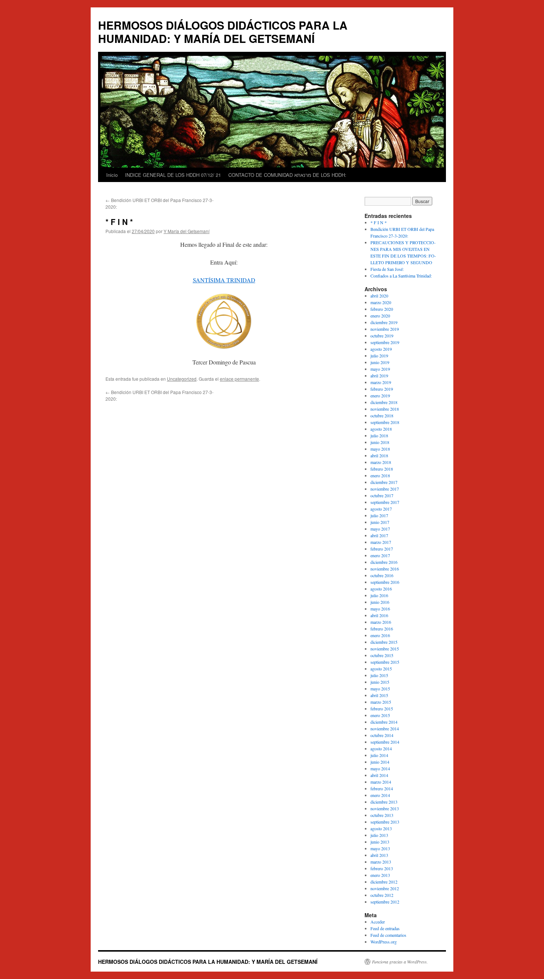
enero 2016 (380, 635)
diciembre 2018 (383, 402)
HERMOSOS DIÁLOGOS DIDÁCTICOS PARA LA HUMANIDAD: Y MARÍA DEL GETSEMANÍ (222, 31)
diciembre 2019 (383, 322)
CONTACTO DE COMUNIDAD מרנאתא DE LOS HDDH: (287, 174)
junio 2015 (379, 682)
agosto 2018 (381, 429)
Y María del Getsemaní (186, 231)
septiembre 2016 (384, 582)
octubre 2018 (381, 415)
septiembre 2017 (384, 502)
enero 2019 (380, 395)
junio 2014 (379, 762)
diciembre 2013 (383, 802)
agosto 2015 (381, 669)
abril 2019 (379, 376)
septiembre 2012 (384, 902)
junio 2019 (379, 362)
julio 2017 (379, 515)
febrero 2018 (381, 469)
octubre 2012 (381, 895)
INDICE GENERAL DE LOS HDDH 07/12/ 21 (173, 174)
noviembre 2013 (384, 808)
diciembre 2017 (383, 482)
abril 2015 (379, 695)
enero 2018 (380, 475)
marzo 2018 (380, 462)
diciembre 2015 (383, 642)
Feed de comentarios (388, 935)
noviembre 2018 (384, 409)
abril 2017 (379, 535)
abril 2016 (379, 615)
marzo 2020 (380, 302)
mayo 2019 (380, 369)
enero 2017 (380, 555)
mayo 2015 (380, 689)
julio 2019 (379, 356)
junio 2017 (379, 522)
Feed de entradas (385, 928)
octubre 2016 (381, 575)
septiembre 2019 (384, 342)
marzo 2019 (380, 382)
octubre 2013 (381, 815)
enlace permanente (239, 379)
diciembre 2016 (383, 562)
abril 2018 (379, 455)
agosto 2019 (381, 349)
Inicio (112, 174)
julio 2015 (379, 675)
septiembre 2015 (384, 662)
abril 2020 (379, 296)
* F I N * (378, 222)
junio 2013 (379, 842)
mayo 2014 (380, 768)
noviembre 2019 (384, 329)
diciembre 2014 (383, 722)
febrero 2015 (381, 708)
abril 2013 (379, 855)
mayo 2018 (380, 449)
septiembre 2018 (384, 422)
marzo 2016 (380, 622)
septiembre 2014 (384, 742)
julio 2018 (379, 435)
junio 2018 (379, 442)
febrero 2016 (381, 629)
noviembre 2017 (384, 489)
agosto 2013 (381, 828)
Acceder (377, 922)
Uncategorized (182, 379)
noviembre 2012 (384, 888)
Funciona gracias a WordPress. (400, 962)
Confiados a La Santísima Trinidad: (401, 276)
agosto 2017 (381, 509)
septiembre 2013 (384, 822)
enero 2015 (380, 715)
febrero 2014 (381, 788)
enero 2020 (380, 316)
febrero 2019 (381, 389)
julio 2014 (379, 755)
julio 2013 (379, 835)
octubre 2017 (381, 495)
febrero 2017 (381, 549)
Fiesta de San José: (387, 269)
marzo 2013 (380, 862)
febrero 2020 (381, 309)
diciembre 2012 (383, 882)
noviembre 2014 (384, 728)
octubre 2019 (381, 336)
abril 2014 (379, 775)
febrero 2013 (381, 868)
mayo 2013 (380, 848)
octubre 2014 (381, 735)
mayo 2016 (380, 609)
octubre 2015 (381, 655)
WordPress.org (383, 942)
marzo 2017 (380, 542)
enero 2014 (380, 795)
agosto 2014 (381, 748)
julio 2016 (379, 595)
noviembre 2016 (384, 569)
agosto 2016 (381, 589)
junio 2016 (379, 602)
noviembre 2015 (384, 649)
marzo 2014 (380, 782)
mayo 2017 (380, 529)
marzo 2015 (380, 702)
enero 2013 (380, 875)
